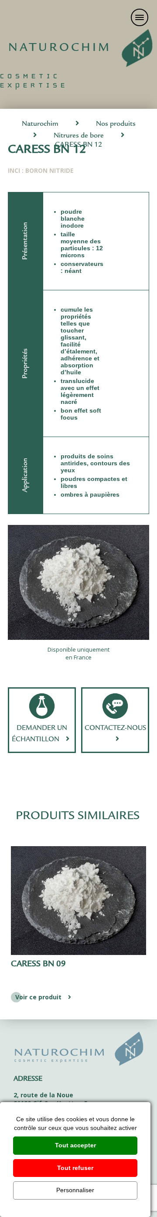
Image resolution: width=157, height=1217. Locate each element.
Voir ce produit (38, 997)
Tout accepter (75, 1145)
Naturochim (40, 124)
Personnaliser (75, 1190)
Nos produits (116, 124)
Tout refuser (75, 1167)
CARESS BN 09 (38, 964)
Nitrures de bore (79, 136)
